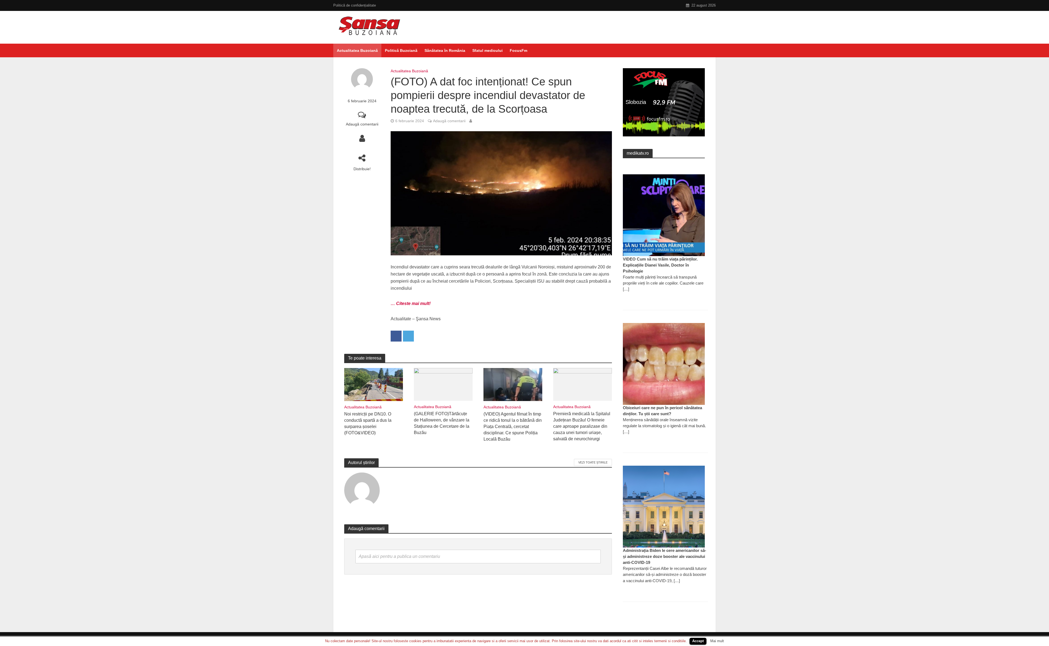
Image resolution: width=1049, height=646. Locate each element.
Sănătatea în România (445, 50)
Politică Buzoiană (401, 50)
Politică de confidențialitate (354, 5)
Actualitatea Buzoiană (357, 50)
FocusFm (518, 50)
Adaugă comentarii (362, 124)
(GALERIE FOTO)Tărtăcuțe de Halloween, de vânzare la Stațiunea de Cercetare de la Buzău (441, 423)
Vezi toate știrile (593, 462)
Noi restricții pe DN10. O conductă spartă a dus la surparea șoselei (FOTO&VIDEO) (367, 423)
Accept (698, 641)
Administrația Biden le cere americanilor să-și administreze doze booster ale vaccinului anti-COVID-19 (664, 556)
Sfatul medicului (487, 50)
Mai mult (717, 641)
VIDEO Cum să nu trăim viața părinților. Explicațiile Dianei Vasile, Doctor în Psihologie (660, 265)
